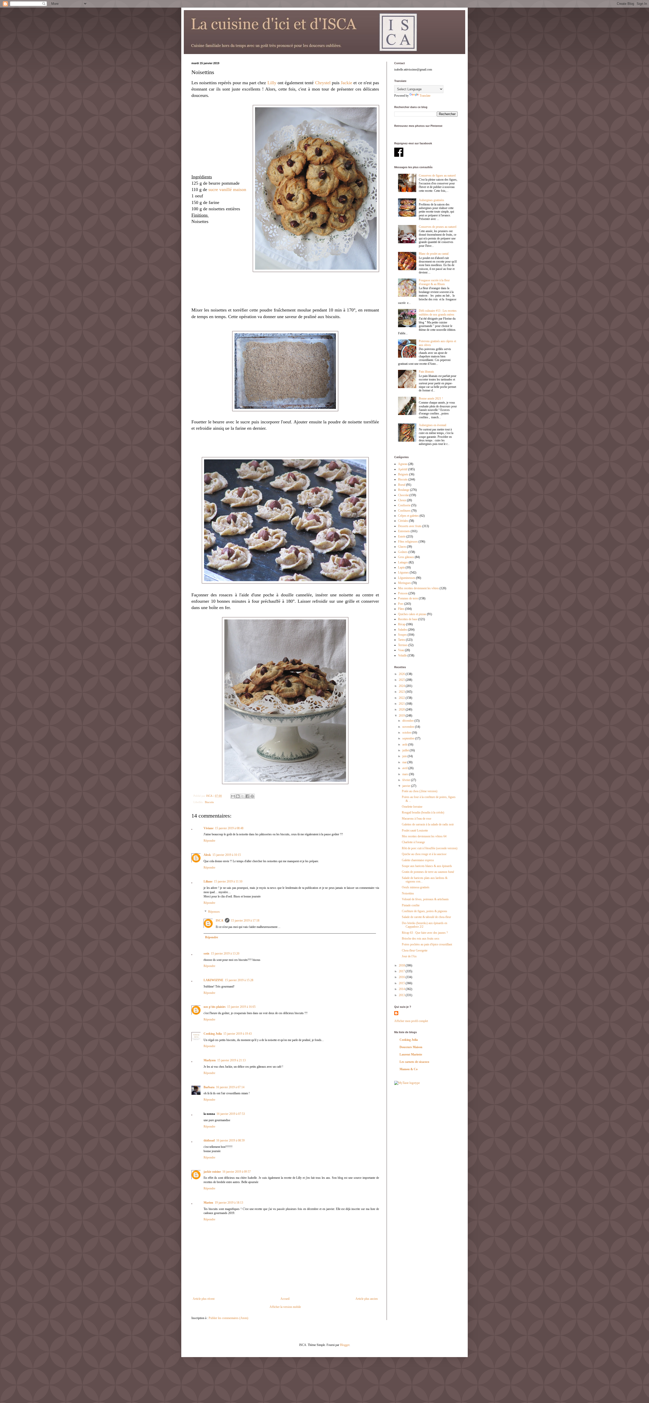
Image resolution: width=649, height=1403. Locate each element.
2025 (402, 680)
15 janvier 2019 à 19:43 (237, 1033)
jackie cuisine (212, 1171)
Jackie (346, 82)
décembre (408, 720)
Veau (401, 650)
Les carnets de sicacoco (414, 1062)
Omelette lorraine (412, 806)
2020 (402, 709)
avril (405, 768)
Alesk (207, 855)
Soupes (402, 634)
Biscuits (209, 802)
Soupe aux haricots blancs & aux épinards (427, 866)
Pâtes (401, 609)
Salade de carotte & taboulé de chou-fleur (426, 917)
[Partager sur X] (242, 796)
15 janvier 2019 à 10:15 (226, 855)
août (405, 744)
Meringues (404, 583)
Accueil (285, 1299)
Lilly (271, 82)
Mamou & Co (409, 1069)
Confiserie (404, 505)
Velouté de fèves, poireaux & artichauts (425, 899)
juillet (406, 750)
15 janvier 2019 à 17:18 (245, 920)
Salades (402, 629)
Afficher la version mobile (285, 1307)
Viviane (208, 828)
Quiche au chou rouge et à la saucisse (424, 854)
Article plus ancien (366, 1299)
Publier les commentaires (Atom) (228, 1318)
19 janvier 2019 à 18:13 (229, 1202)
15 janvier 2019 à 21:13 (231, 1060)
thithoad (209, 1140)
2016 (402, 977)
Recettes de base (408, 619)
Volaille (402, 655)
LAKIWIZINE (213, 980)
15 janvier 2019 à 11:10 (228, 881)
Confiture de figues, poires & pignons (424, 911)
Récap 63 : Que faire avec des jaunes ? (425, 932)
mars (405, 774)
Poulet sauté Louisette (415, 830)
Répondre (209, 840)
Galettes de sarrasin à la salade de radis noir (428, 824)
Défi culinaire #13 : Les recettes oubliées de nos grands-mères (438, 312)
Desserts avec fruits (410, 526)
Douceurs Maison (411, 1047)
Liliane (208, 881)
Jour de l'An (409, 956)
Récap (401, 624)
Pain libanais (426, 371)
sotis (206, 953)
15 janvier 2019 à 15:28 (239, 980)
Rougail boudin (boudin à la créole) (423, 812)
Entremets (404, 531)
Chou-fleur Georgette (414, 950)
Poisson (403, 593)
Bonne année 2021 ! (431, 398)
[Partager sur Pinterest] (252, 796)
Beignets (403, 474)
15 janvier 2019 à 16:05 (241, 1007)
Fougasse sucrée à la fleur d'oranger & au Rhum (434, 282)
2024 (402, 686)
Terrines (403, 645)
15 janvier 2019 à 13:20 (225, 953)
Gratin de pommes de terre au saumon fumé (428, 872)
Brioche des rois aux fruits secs (420, 938)
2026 (402, 674)
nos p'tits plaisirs (215, 1007)
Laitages (403, 562)
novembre (408, 727)
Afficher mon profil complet (411, 1021)
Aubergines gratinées (431, 200)
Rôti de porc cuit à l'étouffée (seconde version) (429, 848)
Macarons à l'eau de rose (416, 818)
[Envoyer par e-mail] (233, 796)
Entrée (402, 536)
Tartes (401, 640)
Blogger (344, 1345)
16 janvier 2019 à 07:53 (231, 1114)
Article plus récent (203, 1299)
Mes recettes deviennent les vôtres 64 (424, 836)
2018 (402, 965)
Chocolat (403, 495)
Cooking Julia (213, 1033)
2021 (402, 703)
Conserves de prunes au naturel (437, 227)
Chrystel (323, 82)
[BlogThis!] (237, 796)
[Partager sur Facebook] (247, 796)
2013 (402, 995)
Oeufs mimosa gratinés (415, 887)
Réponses (214, 912)
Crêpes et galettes (408, 515)
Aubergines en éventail (432, 425)
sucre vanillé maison (227, 189)
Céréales (403, 521)
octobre (407, 732)
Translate (425, 95)
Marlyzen (210, 1060)
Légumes (403, 572)
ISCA (219, 920)
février (406, 780)
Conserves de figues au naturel (437, 175)
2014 (402, 989)
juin (405, 756)
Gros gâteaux (406, 557)
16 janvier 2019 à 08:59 (230, 1140)
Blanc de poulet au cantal (433, 253)
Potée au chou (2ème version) (419, 791)
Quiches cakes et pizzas (412, 614)
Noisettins (408, 893)
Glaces (402, 546)
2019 (402, 715)
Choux (402, 500)
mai (404, 762)
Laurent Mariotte (411, 1054)
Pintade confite (411, 905)
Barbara (209, 1087)
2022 (402, 698)
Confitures (404, 510)
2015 (402, 983)
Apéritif (402, 469)
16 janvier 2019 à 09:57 (236, 1171)
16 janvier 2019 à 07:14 (230, 1087)
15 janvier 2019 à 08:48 (229, 828)
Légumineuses (406, 578)
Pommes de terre (408, 598)
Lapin (401, 567)
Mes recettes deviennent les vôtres (418, 588)
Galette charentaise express (418, 860)
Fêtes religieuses (408, 541)
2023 (402, 692)
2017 (402, 971)
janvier (406, 786)
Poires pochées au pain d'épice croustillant (427, 944)
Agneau (402, 464)
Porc (401, 603)
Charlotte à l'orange (413, 842)
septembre (408, 738)
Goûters (403, 552)
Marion (208, 1202)
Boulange (403, 490)
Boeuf (401, 485)
